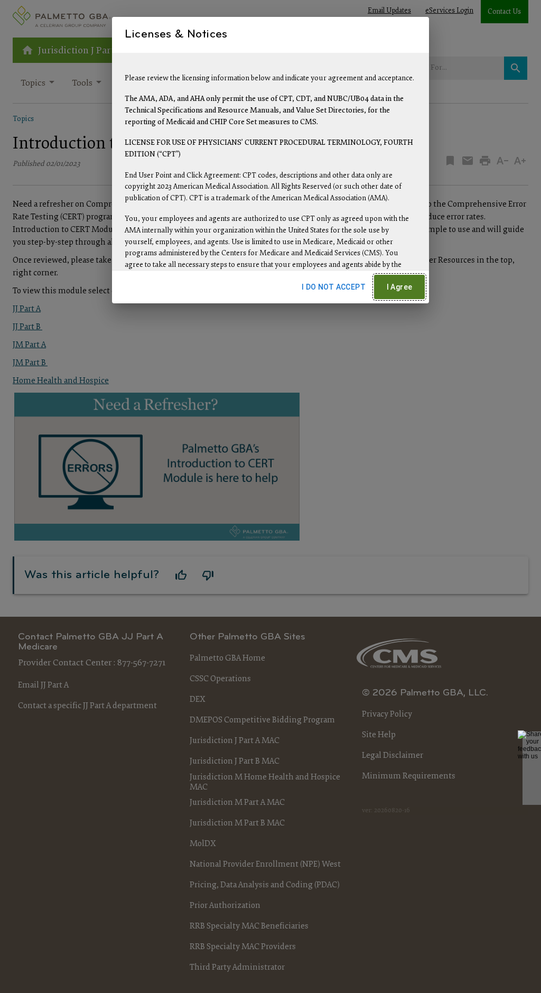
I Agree (400, 287)
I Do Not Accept (334, 287)
